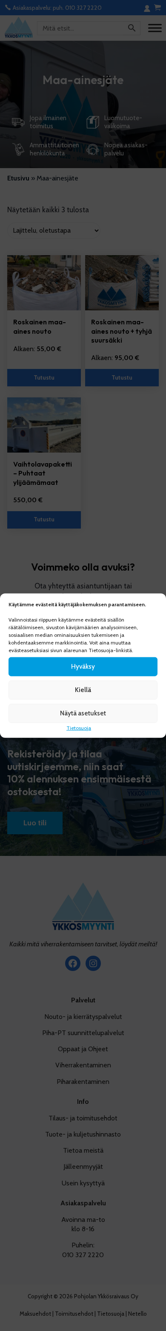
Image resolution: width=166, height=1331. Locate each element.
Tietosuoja (78, 727)
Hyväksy (83, 666)
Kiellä (83, 690)
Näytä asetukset (83, 713)
